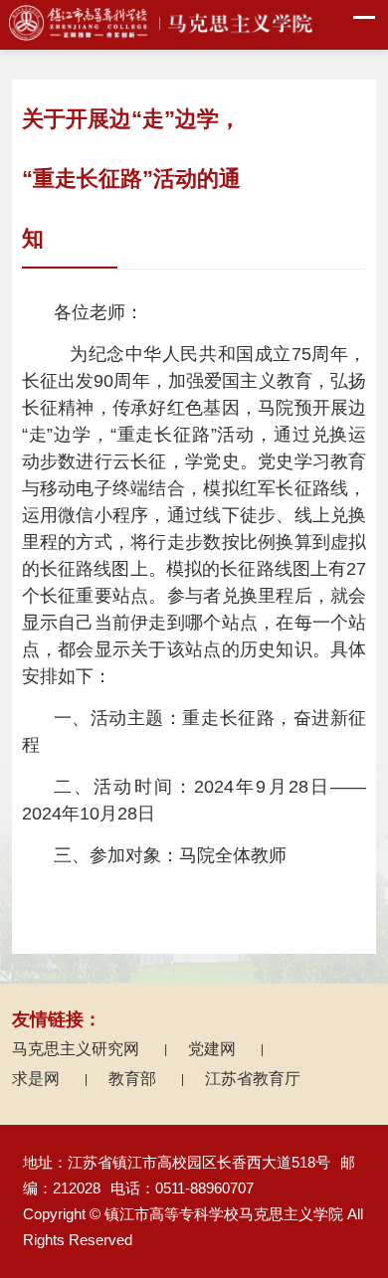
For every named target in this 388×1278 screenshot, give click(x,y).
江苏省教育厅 (252, 1078)
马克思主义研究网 (89, 1048)
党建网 (226, 1048)
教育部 (146, 1078)
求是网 (50, 1078)
